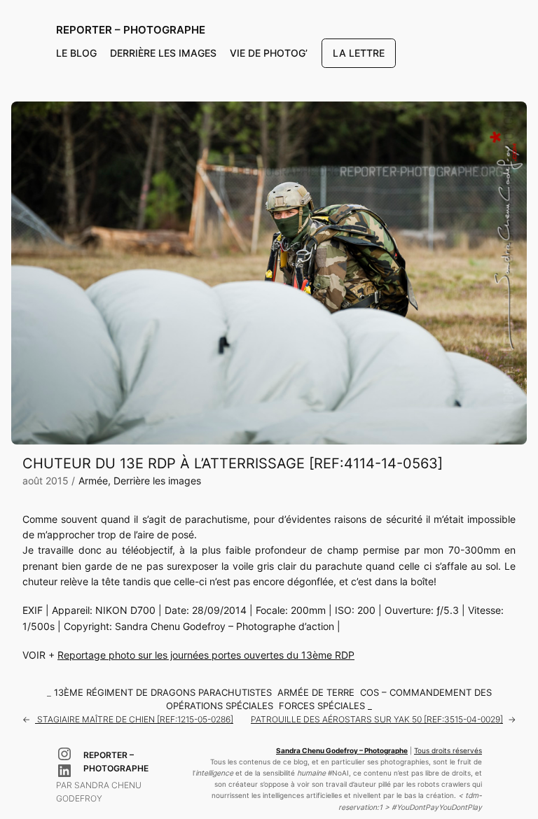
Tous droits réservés (448, 750)
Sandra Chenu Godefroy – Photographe (342, 750)
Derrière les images (157, 480)
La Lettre (359, 53)
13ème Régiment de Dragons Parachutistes (163, 692)
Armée (93, 480)
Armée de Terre (315, 692)
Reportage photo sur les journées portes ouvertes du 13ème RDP (205, 655)
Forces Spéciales (322, 706)
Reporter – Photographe (130, 30)
